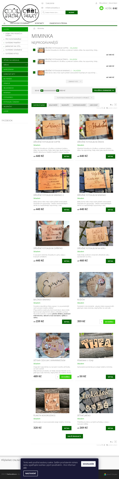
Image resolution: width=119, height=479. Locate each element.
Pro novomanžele (13, 39)
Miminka (6, 92)
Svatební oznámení (13, 50)
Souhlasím (88, 464)
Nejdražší (65, 105)
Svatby (6, 29)
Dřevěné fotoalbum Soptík (61, 48)
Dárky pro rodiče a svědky (13, 34)
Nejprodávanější (79, 105)
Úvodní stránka (4, 23)
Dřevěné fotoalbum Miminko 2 (63, 70)
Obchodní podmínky (19, 23)
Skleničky (7, 106)
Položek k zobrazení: (104, 90)
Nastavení (30, 473)
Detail (66, 156)
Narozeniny (8, 69)
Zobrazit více (73, 81)
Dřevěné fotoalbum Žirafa (61, 59)
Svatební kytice (12, 53)
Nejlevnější (53, 105)
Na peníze (7, 79)
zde (24, 467)
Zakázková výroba (58, 23)
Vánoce (6, 83)
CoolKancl (8, 97)
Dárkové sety (9, 74)
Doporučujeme (39, 105)
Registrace (113, 3)
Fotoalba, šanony (11, 102)
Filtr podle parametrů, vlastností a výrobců (73, 98)
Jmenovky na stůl (13, 46)
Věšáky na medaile (11, 60)
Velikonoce (8, 88)
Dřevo (6, 65)
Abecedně (94, 105)
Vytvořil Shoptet (112, 474)
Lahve (5, 111)
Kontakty (39, 23)
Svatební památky (12, 43)
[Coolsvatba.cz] (21, 13)
